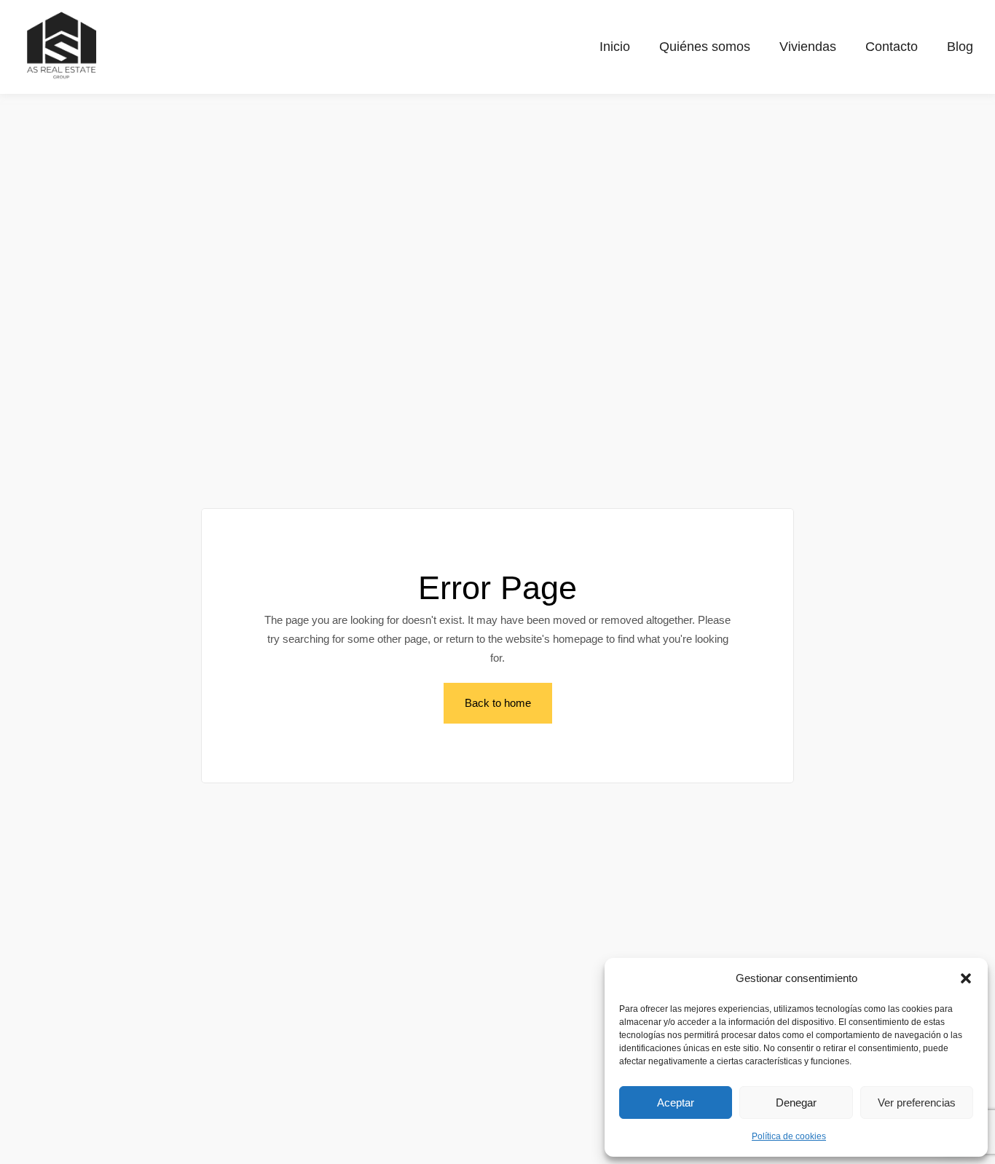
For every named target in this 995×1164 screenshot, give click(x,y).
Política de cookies (789, 1136)
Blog (960, 46)
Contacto (891, 46)
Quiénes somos (704, 46)
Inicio (614, 46)
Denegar (796, 1102)
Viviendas (807, 46)
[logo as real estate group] (62, 44)
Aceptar (675, 1102)
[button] (966, 978)
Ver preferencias (917, 1102)
